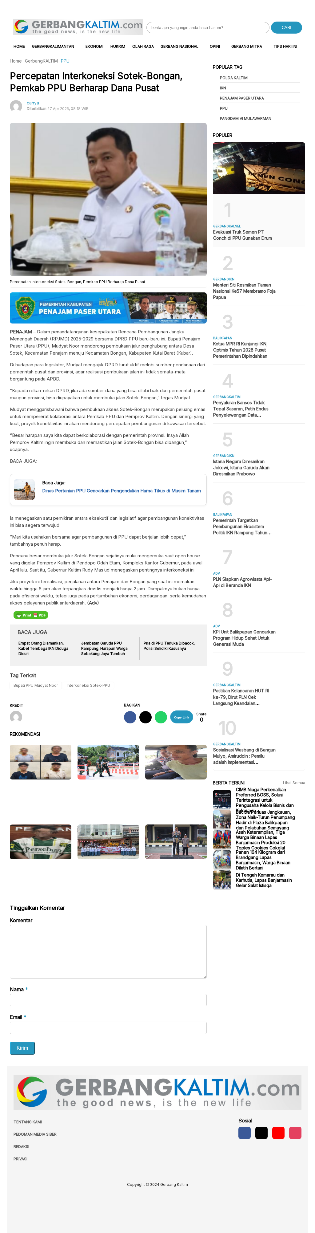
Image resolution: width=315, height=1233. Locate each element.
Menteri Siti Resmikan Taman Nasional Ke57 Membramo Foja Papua (244, 291)
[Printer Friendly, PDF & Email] (31, 615)
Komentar (21, 920)
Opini (215, 46)
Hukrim (117, 46)
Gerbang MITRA (246, 46)
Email (18, 1017)
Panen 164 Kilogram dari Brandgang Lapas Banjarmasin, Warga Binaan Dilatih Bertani (263, 859)
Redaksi (21, 1146)
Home (19, 46)
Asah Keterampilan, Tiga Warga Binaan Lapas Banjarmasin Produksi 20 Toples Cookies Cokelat (260, 839)
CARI (286, 27)
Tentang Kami (28, 1122)
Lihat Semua (294, 782)
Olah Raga (143, 46)
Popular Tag (227, 67)
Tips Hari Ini (285, 46)
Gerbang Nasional (179, 46)
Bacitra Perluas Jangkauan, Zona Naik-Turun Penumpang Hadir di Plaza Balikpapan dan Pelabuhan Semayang (265, 819)
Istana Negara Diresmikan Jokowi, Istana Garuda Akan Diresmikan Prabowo (241, 467)
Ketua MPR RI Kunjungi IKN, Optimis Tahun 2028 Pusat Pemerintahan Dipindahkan (240, 350)
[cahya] (18, 717)
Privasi (20, 1159)
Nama (19, 989)
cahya (33, 102)
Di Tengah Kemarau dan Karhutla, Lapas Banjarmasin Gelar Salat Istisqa (264, 880)
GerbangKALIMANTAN (53, 46)
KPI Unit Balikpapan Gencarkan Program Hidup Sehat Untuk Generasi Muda (244, 638)
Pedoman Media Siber (35, 1134)
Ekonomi (94, 46)
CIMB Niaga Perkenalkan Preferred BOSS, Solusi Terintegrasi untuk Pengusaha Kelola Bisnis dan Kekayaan (265, 800)
